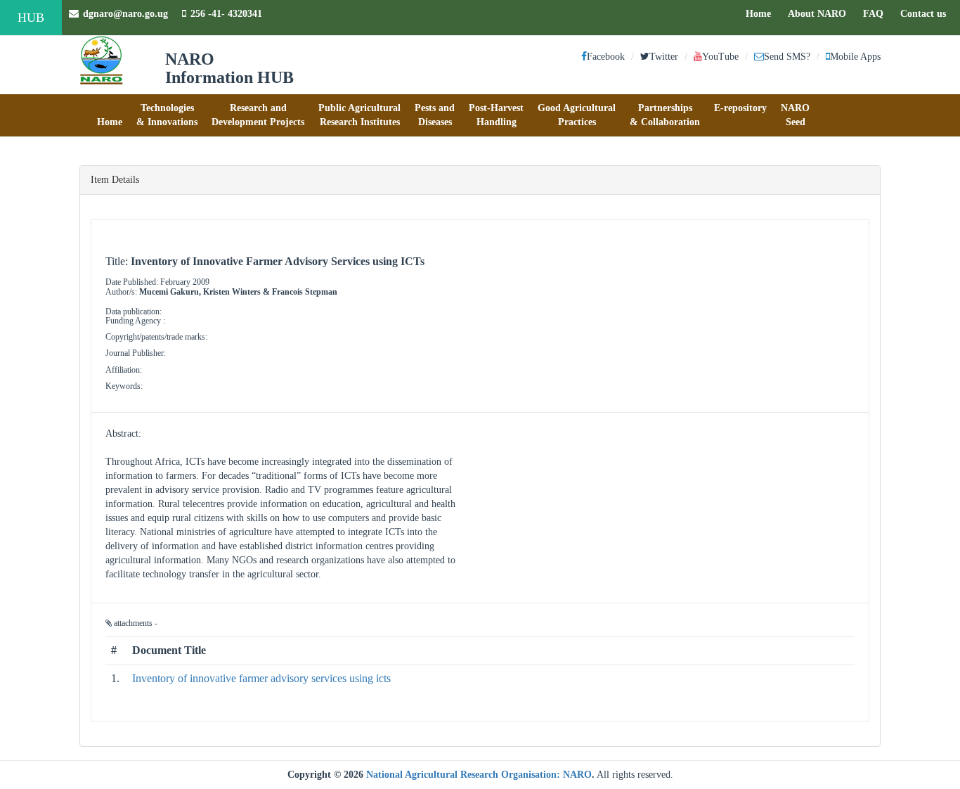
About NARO (817, 13)
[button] (109, 115)
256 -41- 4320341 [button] (226, 13)
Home (762, 13)
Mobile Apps (855, 56)
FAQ (876, 13)
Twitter (663, 56)
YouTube (720, 56)
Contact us (926, 13)
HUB (31, 18)
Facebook (606, 56)
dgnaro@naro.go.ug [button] (125, 13)
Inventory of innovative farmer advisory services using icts (261, 678)
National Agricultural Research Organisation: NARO (479, 774)
